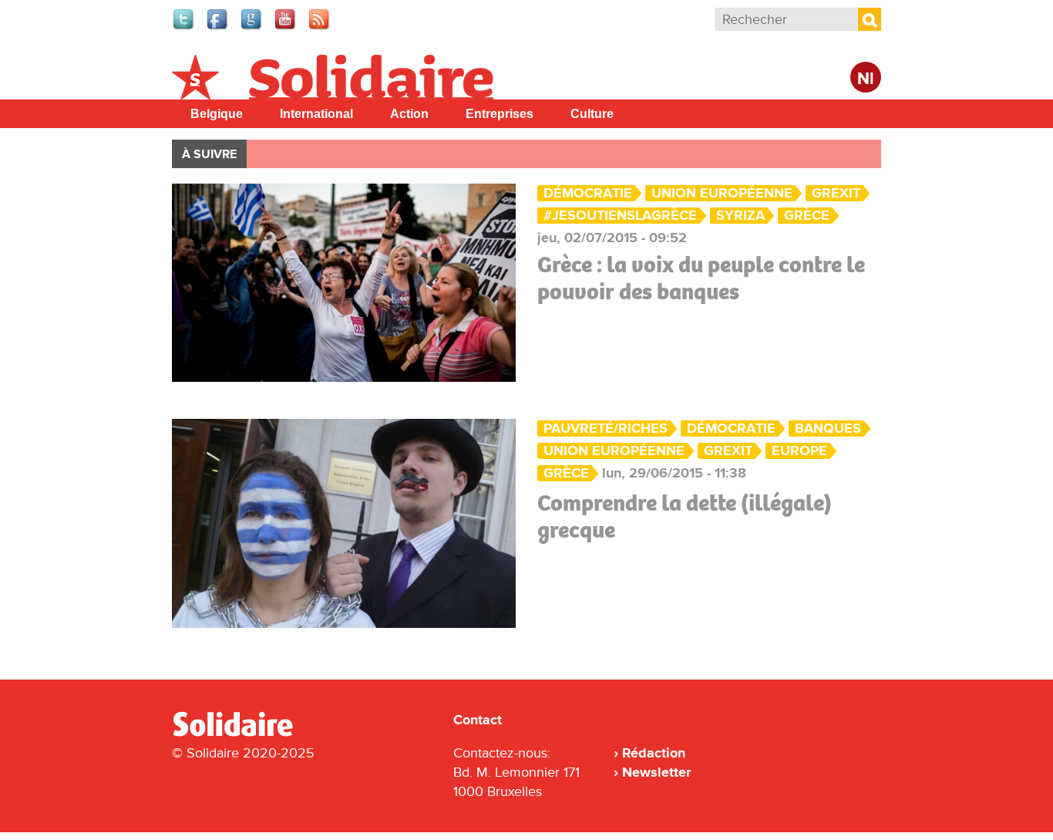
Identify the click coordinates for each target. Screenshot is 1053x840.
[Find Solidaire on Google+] (252, 27)
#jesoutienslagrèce (620, 215)
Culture (592, 113)
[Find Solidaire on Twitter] (184, 27)
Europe (799, 451)
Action (409, 113)
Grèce (806, 215)
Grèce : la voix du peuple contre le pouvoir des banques (701, 278)
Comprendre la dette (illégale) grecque (684, 516)
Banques (828, 428)
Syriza (740, 215)
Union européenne (721, 193)
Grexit (836, 193)
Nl (865, 79)
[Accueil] (239, 733)
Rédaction (653, 752)
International (316, 113)
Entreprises (499, 113)
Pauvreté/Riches (605, 428)
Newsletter (656, 772)
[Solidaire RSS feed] (320, 27)
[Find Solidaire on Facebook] (218, 27)
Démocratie (587, 193)
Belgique (216, 113)
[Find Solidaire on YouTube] (286, 27)
